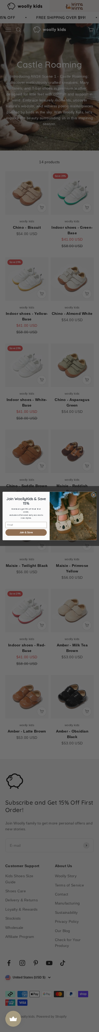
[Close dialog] (93, 495)
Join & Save (25, 532)
